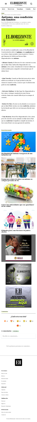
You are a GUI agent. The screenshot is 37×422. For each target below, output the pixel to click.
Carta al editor (4, 394)
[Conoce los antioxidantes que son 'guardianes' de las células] (18, 193)
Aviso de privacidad (6, 412)
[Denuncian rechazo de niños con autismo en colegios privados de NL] (18, 167)
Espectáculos (4, 392)
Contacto (3, 414)
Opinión (3, 389)
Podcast (3, 401)
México (3, 376)
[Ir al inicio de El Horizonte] (18, 4)
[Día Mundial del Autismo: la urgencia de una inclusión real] (18, 142)
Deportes (3, 383)
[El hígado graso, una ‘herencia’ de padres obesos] (18, 219)
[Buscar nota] (31, 4)
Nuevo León (4, 373)
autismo (19, 52)
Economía (3, 381)
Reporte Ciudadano (6, 406)
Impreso (3, 403)
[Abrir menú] (6, 4)
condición (28, 52)
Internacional (4, 378)
